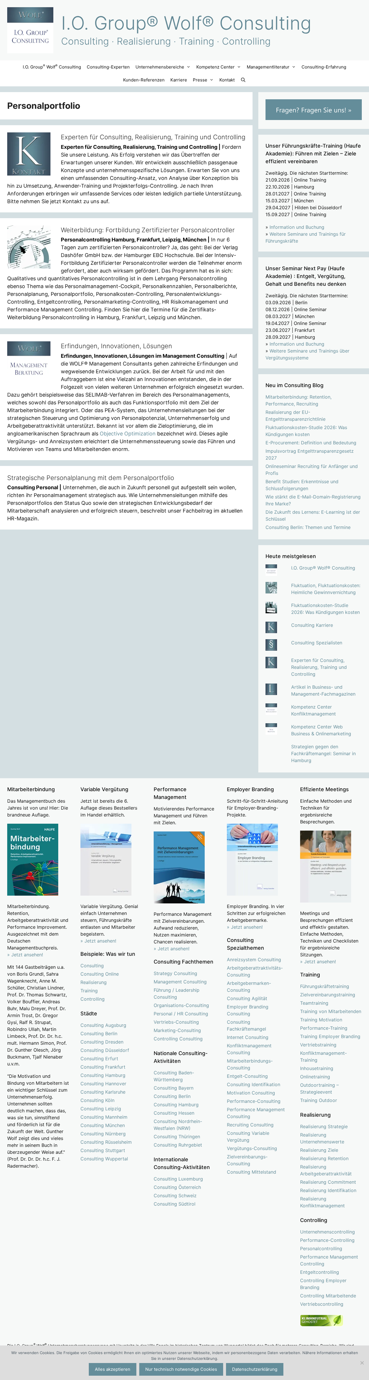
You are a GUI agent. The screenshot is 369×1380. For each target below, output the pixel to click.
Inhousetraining (316, 1068)
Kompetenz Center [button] (215, 67)
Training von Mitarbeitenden (330, 1011)
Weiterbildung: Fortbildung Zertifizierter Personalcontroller (148, 230)
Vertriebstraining (318, 1045)
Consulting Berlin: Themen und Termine (308, 527)
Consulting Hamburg (102, 1075)
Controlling (92, 999)
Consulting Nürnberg (103, 1134)
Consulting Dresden (101, 1042)
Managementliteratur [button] (268, 67)
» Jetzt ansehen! (98, 941)
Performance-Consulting (253, 1101)
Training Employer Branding (330, 1036)
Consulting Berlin (98, 1033)
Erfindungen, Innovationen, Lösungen (116, 346)
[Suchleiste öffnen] (243, 79)
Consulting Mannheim (103, 1117)
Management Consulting (180, 982)
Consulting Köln (97, 1100)
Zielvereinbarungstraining (327, 995)
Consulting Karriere (312, 625)
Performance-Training (323, 1028)
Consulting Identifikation (253, 1084)
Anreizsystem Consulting (254, 959)
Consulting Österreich (177, 1187)
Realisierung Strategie (324, 1126)
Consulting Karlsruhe (102, 1092)
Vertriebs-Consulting (176, 1022)
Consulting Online (99, 974)
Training (89, 990)
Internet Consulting (247, 1037)
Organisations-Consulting (181, 1005)
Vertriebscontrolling (321, 1304)
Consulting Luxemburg (178, 1179)
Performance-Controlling (327, 1240)
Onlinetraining (315, 1077)
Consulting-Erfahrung (324, 67)
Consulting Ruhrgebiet (178, 1145)
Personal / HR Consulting (181, 1014)
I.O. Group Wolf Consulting (52, 67)
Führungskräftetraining (324, 986)
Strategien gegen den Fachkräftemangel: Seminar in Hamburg (323, 753)
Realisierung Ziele (319, 1150)
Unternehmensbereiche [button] (159, 67)
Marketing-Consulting (177, 1030)
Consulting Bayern (173, 1088)
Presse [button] (200, 80)
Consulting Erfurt (99, 1058)
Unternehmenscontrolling (327, 1232)
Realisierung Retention (324, 1158)
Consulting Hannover (103, 1083)
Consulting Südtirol (174, 1204)
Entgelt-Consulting (247, 1076)
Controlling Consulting (178, 1039)
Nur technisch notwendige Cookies (181, 1369)
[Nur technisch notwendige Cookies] (362, 1363)
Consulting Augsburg (103, 1025)
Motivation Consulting (251, 1093)
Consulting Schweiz (175, 1195)
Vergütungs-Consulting (252, 1148)
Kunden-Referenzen (144, 80)
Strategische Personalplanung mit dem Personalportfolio (90, 477)
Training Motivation (321, 1020)
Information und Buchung (297, 227)
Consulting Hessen (174, 1113)
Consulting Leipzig (100, 1108)
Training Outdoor (318, 1100)
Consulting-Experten (108, 67)
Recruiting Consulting (250, 1125)
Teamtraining (314, 1003)
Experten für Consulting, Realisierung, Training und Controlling (153, 137)
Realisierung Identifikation (328, 1190)
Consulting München (102, 1125)
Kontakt (227, 80)
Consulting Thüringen (177, 1136)
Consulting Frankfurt (102, 1067)
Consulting (92, 965)
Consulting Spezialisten (316, 643)
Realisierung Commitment (328, 1182)
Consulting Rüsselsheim (106, 1142)
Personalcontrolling (321, 1248)
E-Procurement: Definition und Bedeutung (311, 443)
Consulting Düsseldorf (104, 1050)
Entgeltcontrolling (319, 1272)
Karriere (178, 80)
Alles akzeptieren (112, 1369)
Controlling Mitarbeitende (328, 1296)
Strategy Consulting (175, 973)
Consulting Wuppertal (104, 1159)
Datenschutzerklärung (254, 1369)
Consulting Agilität (247, 998)
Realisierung (93, 982)
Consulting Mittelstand (251, 1172)
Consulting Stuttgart (102, 1150)
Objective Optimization (128, 434)
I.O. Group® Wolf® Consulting (186, 23)
